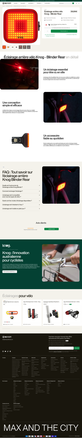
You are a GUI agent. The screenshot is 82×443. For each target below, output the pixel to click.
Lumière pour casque (45, 365)
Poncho (32, 366)
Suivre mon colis (3, 0)
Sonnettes (53, 361)
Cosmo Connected (17, 393)
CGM (14, 382)
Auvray (59, 385)
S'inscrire (77, 348)
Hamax (48, 393)
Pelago (48, 387)
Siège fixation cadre (74, 366)
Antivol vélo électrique (65, 368)
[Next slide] (39, 26)
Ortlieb (26, 382)
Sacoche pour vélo (25, 359)
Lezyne (48, 385)
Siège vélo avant (73, 363)
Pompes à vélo (53, 368)
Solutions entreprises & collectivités (6, 409)
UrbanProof (27, 394)
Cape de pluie (34, 367)
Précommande (63, 31)
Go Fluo (26, 391)
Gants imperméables (35, 371)
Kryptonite (60, 382)
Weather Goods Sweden (29, 388)
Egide (15, 390)
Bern (14, 391)
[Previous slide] (3, 26)
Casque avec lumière (16, 365)
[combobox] (65, 3)
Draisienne (72, 372)
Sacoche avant (24, 371)
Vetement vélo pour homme (35, 363)
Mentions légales (17, 409)
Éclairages (43, 361)
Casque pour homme (16, 362)
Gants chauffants (34, 373)
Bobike (48, 390)
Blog (3, 418)
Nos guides (4, 416)
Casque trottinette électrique (15, 376)
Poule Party (38, 388)
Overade (15, 394)
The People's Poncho (39, 390)
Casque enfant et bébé (16, 371)
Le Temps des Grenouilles (40, 384)
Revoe (15, 397)
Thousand (15, 385)
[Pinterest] (10, 351)
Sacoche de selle (25, 367)
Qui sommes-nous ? (6, 405)
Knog (48, 384)
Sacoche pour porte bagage (25, 364)
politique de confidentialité (57, 351)
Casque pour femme (16, 361)
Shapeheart (49, 382)
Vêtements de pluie (35, 364)
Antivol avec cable (64, 362)
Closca (15, 402)
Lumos (15, 399)
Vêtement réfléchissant (35, 374)
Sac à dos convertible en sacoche (26, 362)
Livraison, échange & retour (7, 410)
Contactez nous (5, 413)
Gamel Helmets (16, 396)
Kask (14, 387)
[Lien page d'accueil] (6, 3)
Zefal (48, 391)
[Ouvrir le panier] (79, 3)
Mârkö (15, 384)
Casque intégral (15, 374)
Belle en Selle (27, 393)
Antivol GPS (63, 372)
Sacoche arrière (25, 373)
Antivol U (62, 359)
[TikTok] (7, 351)
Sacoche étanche (25, 370)
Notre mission (5, 406)
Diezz (15, 400)
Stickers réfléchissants (55, 362)
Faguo (26, 387)
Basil (37, 393)
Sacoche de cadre (25, 368)
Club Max (4, 419)
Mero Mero (27, 384)
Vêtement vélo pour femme (35, 360)
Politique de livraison (17, 405)
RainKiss (37, 382)
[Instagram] (3, 351)
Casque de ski (14, 372)
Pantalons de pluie (34, 368)
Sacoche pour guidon (26, 366)
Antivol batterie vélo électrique (64, 370)
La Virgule (26, 390)
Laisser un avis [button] (51, 229)
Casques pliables (15, 368)
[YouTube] (5, 351)
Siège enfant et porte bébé (74, 362)
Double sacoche (25, 374)
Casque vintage (15, 369)
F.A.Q (3, 412)
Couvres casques (54, 369)
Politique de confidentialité (18, 406)
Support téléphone (54, 359)
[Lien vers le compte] (76, 3)
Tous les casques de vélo (16, 359)
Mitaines (33, 376)
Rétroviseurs (43, 368)
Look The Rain (38, 387)
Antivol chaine (63, 361)
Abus (14, 388)
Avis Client (4, 415)
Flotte (37, 385)
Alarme (52, 365)
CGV (14, 408)
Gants (32, 370)
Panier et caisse (44, 359)
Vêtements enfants (73, 370)
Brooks (26, 385)
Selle (42, 362)
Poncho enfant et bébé (74, 369)
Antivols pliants (63, 365)
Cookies (13, 436)
